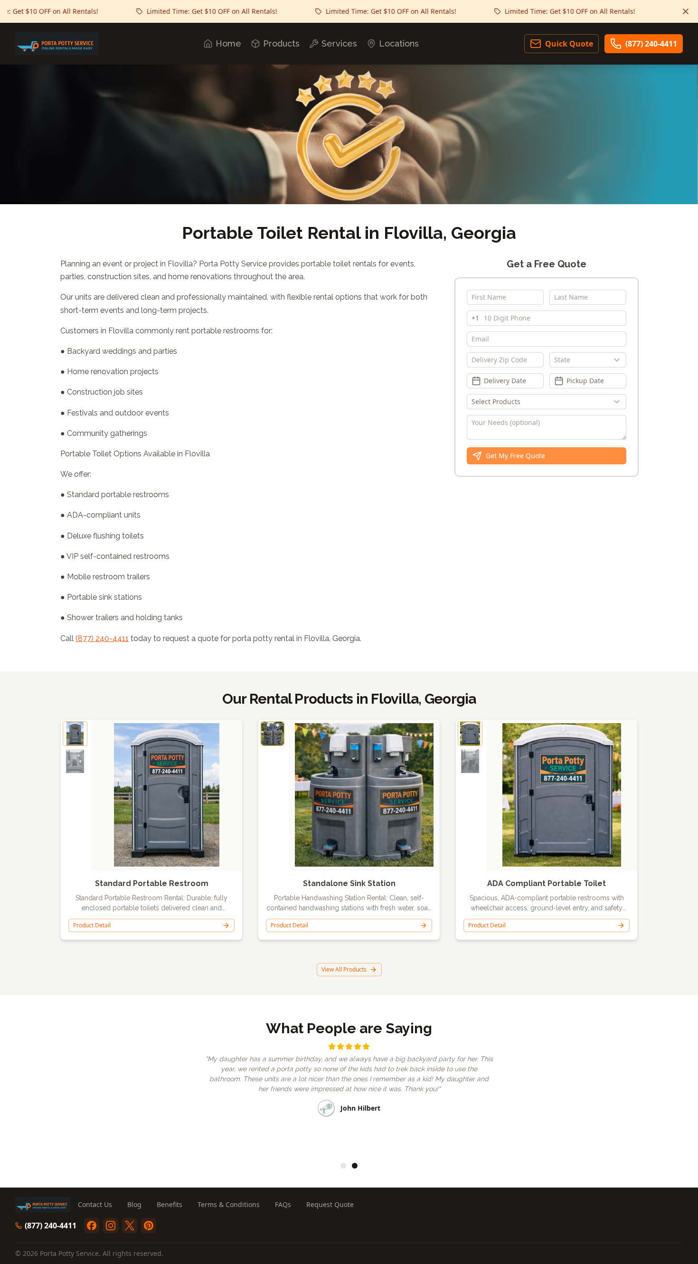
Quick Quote (569, 43)
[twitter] (129, 1225)
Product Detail (92, 925)
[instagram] (110, 1225)
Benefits (169, 1204)
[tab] (343, 1166)
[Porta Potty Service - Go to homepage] (56, 43)
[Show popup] (619, 360)
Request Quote (330, 1204)
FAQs (283, 1204)
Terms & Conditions (229, 1204)
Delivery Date (505, 380)
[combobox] (587, 360)
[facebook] (91, 1225)
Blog (134, 1204)
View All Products (344, 969)
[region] (349, 1096)
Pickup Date (585, 380)
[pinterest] (148, 1225)
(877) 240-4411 (651, 43)
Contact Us (95, 1204)
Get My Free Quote (515, 455)
